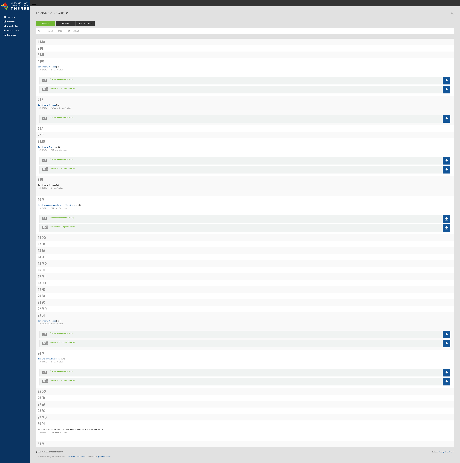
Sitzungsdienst (446, 452)
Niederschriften (85, 23)
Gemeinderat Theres (46, 147)
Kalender (10, 21)
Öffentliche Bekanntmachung (62, 79)
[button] (15, 26)
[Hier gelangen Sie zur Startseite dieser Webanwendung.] (15, 6)
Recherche (11, 35)
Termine (65, 23)
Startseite (11, 17)
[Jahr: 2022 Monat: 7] (39, 31)
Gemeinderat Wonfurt (47, 67)
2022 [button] (60, 31)
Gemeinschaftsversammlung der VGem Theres (56, 205)
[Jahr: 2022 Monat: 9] (69, 31)
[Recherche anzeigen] (452, 13)
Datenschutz (81, 456)
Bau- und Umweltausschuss (49, 359)
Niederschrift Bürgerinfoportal (62, 88)
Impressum (71, 456)
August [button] (50, 31)
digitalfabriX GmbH (104, 456)
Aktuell (76, 31)
